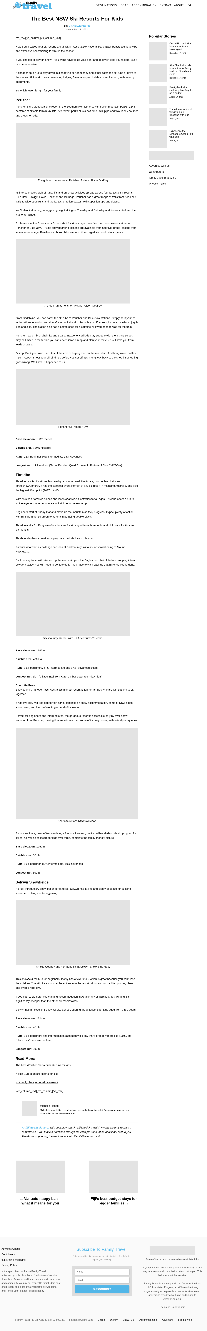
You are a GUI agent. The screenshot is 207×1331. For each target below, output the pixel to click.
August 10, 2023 (176, 97)
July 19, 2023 (174, 141)
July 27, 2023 (174, 119)
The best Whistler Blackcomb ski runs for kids (43, 1065)
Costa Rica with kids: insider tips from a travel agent (180, 46)
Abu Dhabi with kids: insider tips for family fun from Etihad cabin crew (180, 69)
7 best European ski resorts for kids (37, 1073)
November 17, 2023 (177, 53)
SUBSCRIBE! (102, 1289)
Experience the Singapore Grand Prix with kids (181, 134)
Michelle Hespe (79, 25)
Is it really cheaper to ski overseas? (37, 1082)
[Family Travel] (40, 5)
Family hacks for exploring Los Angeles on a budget (181, 90)
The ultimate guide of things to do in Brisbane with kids (180, 112)
